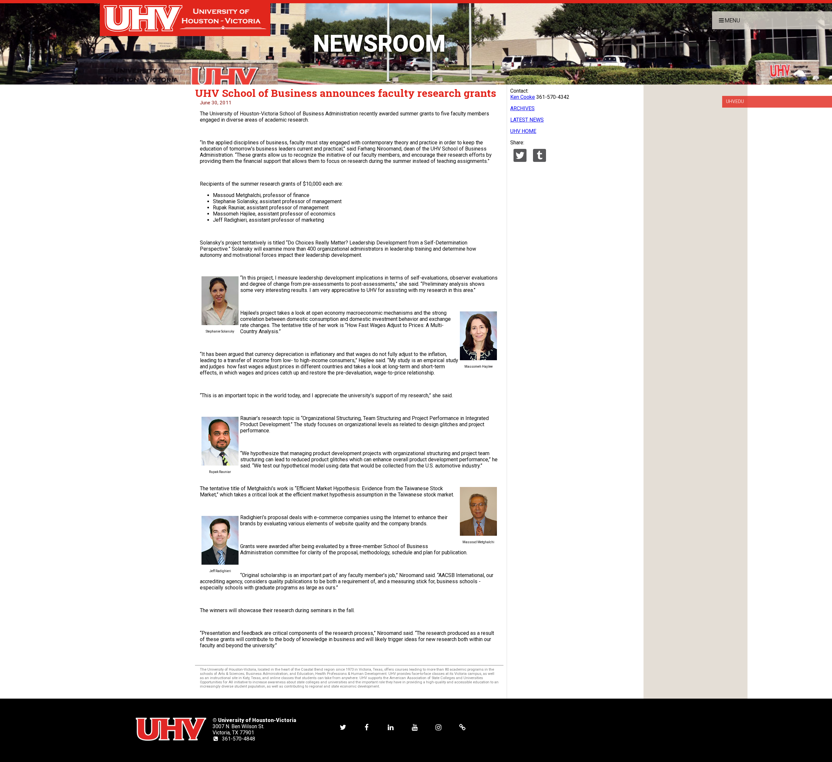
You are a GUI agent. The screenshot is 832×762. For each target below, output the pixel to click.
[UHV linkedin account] (390, 727)
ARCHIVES (522, 108)
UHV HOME (523, 131)
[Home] (185, 18)
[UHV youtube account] (415, 727)
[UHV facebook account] (366, 727)
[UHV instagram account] (438, 727)
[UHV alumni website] (462, 727)
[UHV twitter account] (343, 727)
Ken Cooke (522, 97)
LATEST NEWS (527, 120)
